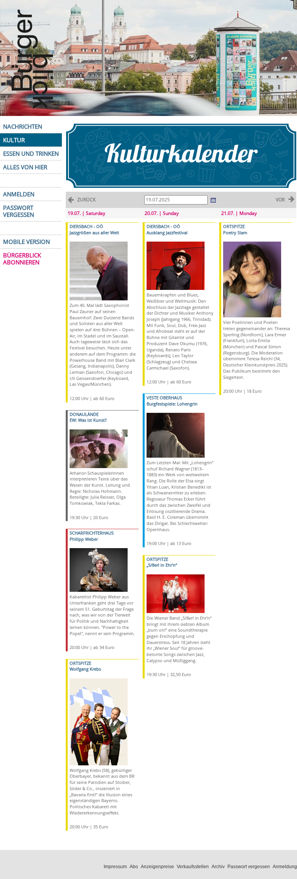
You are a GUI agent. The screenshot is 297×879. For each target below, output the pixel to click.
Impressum (115, 866)
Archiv (218, 866)
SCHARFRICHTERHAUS (92, 533)
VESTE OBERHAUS (164, 397)
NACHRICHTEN (22, 126)
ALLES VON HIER (25, 167)
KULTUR (14, 140)
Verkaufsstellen (193, 866)
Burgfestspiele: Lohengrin (172, 404)
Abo (134, 866)
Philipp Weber (84, 539)
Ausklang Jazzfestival (167, 232)
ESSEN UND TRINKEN (31, 153)
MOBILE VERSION (26, 241)
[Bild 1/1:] (99, 270)
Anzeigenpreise (157, 866)
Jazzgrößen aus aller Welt (94, 232)
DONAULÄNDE (84, 414)
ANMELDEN (18, 194)
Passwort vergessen (248, 866)
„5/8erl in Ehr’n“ (162, 565)
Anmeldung (285, 866)
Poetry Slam (235, 232)
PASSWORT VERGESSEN (18, 211)
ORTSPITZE (80, 663)
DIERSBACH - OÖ (86, 226)
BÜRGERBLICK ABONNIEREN (22, 258)
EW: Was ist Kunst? (88, 420)
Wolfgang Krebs (85, 669)
